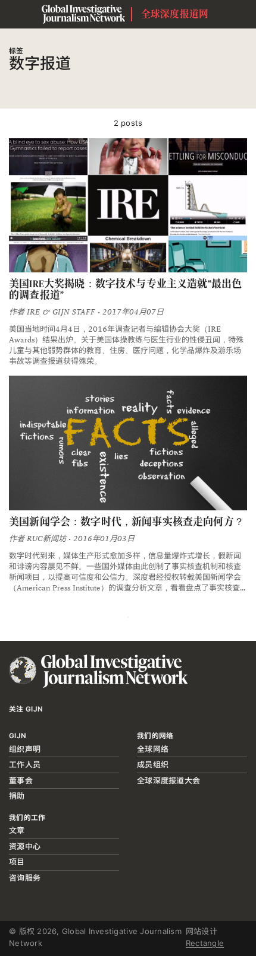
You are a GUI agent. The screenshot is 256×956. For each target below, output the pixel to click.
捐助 (17, 796)
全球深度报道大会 (168, 780)
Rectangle (205, 943)
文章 (17, 830)
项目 (17, 861)
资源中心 (24, 846)
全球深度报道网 (175, 14)
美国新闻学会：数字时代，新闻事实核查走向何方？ (126, 522)
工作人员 (24, 764)
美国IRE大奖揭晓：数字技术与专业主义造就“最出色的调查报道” (125, 289)
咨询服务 (24, 877)
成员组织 (152, 764)
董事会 (21, 780)
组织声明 (24, 749)
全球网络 (152, 749)
